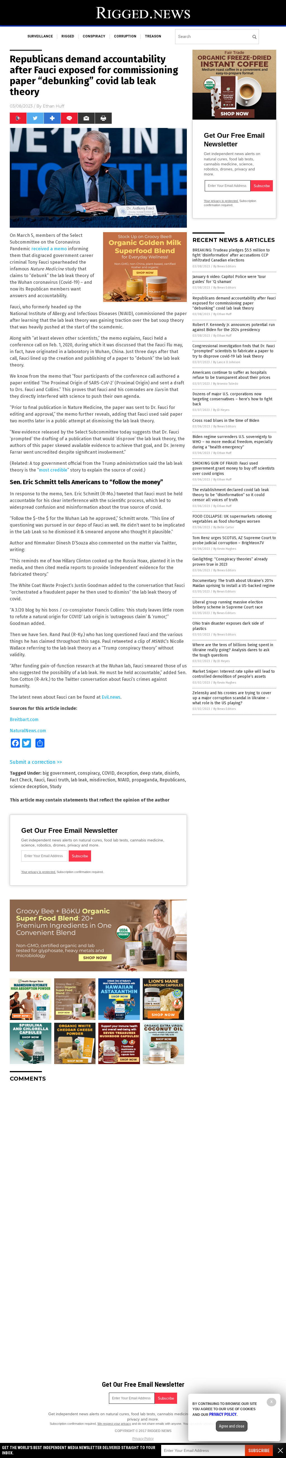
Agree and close (231, 1426)
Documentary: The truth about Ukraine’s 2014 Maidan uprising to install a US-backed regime (233, 583)
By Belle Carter (223, 527)
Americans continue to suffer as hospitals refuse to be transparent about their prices (231, 375)
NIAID (123, 779)
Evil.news (111, 697)
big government (58, 773)
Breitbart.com (24, 719)
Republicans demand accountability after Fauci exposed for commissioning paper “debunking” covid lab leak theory (234, 303)
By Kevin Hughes (224, 549)
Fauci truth (58, 779)
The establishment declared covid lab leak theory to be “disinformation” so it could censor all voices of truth (230, 494)
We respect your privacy (114, 1423)
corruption (125, 36)
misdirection (102, 779)
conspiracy (94, 36)
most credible (53, 470)
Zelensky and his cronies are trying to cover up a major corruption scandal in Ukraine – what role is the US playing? (231, 698)
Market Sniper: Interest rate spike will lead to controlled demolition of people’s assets (233, 674)
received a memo (49, 248)
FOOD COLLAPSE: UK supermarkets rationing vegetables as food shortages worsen (232, 519)
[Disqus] (98, 1156)
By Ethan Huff (222, 314)
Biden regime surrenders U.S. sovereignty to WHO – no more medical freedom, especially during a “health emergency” (232, 441)
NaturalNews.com (28, 730)
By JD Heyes (221, 410)
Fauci (39, 779)
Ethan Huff (53, 106)
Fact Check (21, 779)
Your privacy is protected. (38, 872)
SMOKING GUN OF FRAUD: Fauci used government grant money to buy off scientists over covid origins (233, 468)
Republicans (172, 779)
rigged (67, 36)
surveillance (40, 36)
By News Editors (224, 266)
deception (127, 773)
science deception (28, 786)
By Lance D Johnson (226, 362)
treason (153, 36)
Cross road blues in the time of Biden (225, 420)
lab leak (79, 779)
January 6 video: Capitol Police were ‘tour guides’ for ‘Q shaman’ (229, 279)
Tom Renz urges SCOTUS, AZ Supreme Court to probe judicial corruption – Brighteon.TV (234, 540)
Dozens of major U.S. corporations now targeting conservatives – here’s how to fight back (232, 399)
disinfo (172, 773)
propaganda (144, 779)
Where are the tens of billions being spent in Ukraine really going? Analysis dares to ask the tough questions (232, 650)
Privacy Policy (143, 1439)
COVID (108, 773)
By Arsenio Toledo (225, 384)
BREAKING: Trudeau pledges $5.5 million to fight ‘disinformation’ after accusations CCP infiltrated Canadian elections (231, 255)
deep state (151, 773)
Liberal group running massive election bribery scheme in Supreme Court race (227, 605)
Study (55, 786)
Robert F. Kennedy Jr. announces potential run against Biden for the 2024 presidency (233, 327)
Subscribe (259, 1450)
